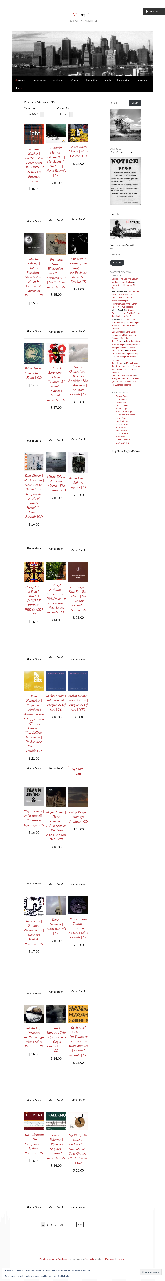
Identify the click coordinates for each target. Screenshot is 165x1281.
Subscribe (117, 262)
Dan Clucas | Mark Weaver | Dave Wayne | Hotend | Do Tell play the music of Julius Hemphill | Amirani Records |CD (34, 496)
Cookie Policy (64, 1276)
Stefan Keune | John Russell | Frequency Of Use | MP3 (78, 702)
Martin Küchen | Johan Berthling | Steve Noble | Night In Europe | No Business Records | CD (34, 276)
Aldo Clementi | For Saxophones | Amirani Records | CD (34, 1143)
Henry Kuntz (121, 418)
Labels (107, 80)
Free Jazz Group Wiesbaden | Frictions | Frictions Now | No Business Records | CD (56, 273)
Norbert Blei (121, 402)
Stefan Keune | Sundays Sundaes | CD (78, 817)
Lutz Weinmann (123, 440)
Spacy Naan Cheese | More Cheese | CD (78, 151)
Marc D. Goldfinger (124, 412)
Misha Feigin (121, 409)
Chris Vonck (117, 297)
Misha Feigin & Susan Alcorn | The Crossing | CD (56, 483)
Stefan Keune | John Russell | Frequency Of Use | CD (56, 702)
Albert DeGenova (123, 405)
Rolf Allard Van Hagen (125, 415)
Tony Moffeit (121, 427)
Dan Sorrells (117, 332)
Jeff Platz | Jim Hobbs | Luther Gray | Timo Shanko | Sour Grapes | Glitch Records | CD (78, 1149)
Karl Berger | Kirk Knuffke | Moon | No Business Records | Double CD (78, 598)
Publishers (142, 80)
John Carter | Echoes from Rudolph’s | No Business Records (124, 335)
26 (61, 1224)
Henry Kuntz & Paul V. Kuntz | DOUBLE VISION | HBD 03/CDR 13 (34, 600)
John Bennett (122, 399)
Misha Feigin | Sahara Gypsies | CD (78, 482)
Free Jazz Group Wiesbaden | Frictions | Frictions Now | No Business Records (126, 344)
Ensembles (91, 80)
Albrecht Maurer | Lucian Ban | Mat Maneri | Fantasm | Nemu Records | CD (56, 161)
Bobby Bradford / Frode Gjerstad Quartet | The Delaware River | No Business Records (126, 382)
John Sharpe (117, 341)
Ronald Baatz (122, 396)
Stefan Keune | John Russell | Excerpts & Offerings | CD (34, 818)
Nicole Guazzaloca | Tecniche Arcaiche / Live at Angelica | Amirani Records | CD (78, 380)
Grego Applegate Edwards (123, 375)
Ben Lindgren (122, 421)
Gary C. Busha (122, 443)
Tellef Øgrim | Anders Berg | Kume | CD (33, 373)
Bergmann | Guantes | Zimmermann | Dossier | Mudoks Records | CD (34, 932)
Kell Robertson (122, 430)
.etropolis (82, 14)
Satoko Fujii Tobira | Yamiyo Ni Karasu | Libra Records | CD (78, 928)
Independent (123, 80)
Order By (63, 108)
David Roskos (122, 434)
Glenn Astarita (118, 350)
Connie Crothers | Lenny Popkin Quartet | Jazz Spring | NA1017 (126, 313)
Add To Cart (80, 771)
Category (30, 108)
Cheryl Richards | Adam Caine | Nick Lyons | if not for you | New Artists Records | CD (56, 598)
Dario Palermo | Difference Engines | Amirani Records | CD (56, 1146)
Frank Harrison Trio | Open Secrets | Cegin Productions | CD (56, 1039)
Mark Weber (121, 437)
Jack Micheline (122, 424)
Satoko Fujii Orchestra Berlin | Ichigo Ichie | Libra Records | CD (34, 1037)
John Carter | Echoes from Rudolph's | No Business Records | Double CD (78, 270)
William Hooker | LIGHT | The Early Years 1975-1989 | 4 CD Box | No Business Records (34, 165)
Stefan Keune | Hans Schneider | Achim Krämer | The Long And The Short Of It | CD (56, 825)
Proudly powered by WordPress (53, 1259)
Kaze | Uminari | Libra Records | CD (56, 926)
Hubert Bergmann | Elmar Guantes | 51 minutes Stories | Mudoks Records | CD (56, 383)
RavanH (121, 1259)
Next (80, 1224)
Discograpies (39, 80)
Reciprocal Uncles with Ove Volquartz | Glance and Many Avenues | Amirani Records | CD (78, 1041)
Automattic (89, 1259)
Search (135, 103)
